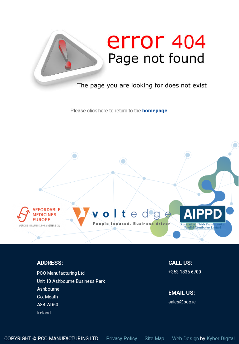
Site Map (154, 339)
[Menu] (228, 13)
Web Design (185, 339)
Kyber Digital (221, 339)
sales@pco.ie (182, 302)
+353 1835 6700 (184, 272)
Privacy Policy (121, 339)
